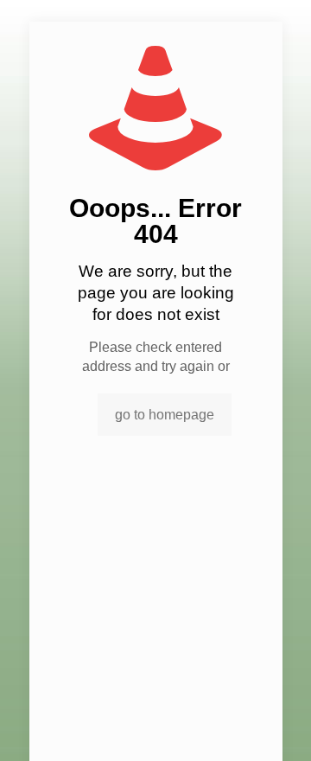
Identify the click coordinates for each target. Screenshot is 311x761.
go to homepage (164, 414)
